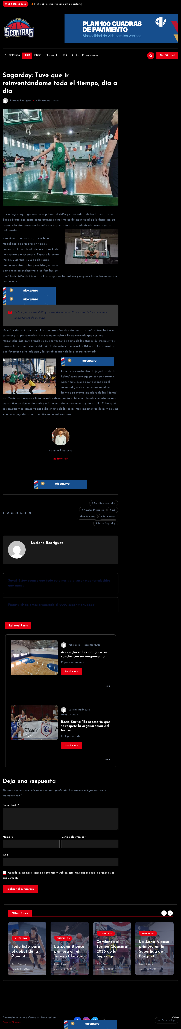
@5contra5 (60, 458)
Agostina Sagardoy (105, 503)
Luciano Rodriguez (21, 100)
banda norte (88, 516)
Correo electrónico (74, 837)
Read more (71, 671)
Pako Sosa (74, 645)
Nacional (51, 55)
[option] (27, 948)
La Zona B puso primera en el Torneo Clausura (69, 951)
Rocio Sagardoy (106, 523)
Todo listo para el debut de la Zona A (26, 951)
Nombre (9, 837)
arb (113, 510)
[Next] (170, 913)
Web (5, 855)
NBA (64, 55)
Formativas (109, 516)
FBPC (37, 55)
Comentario (11, 805)
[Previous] (164, 913)
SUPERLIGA (12, 55)
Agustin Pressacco (94, 510)
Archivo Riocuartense (85, 55)
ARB (27, 55)
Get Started (167, 55)
